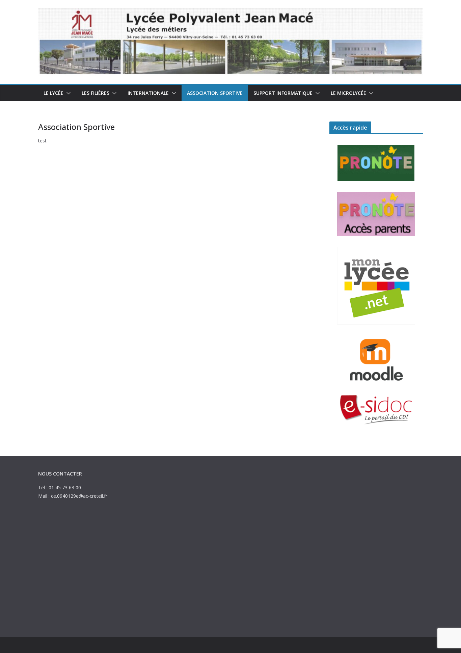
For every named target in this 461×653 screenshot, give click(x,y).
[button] (67, 93)
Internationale (148, 93)
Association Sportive (215, 93)
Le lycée (53, 93)
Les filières (95, 93)
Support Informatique (283, 93)
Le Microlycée (348, 93)
